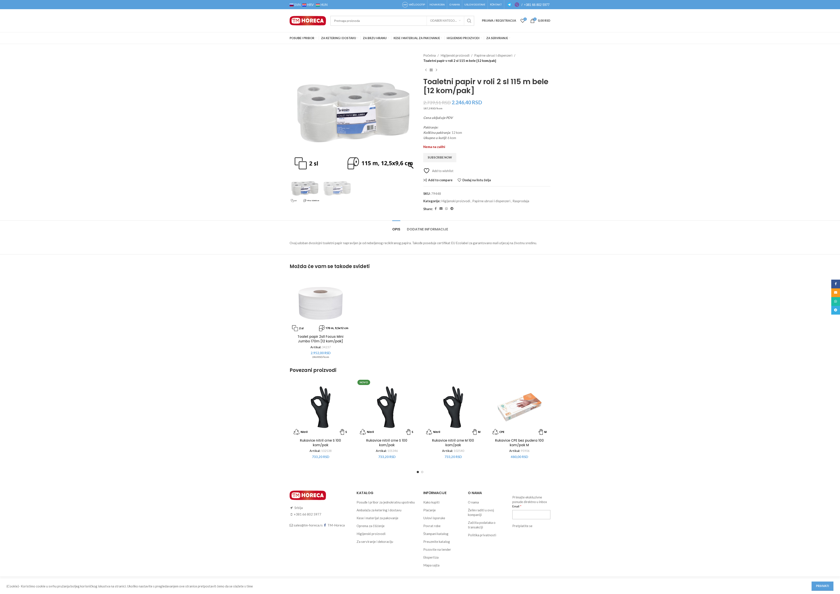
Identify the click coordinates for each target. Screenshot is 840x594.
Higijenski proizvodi (455, 55)
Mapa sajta (431, 565)
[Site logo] (308, 20)
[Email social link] (441, 209)
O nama (473, 502)
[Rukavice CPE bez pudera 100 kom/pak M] (519, 407)
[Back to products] (431, 70)
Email (516, 506)
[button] (411, 114)
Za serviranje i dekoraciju (375, 541)
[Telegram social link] (452, 209)
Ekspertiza (431, 557)
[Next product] (436, 70)
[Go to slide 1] (418, 472)
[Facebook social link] (435, 209)
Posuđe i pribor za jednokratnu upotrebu (386, 502)
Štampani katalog (435, 534)
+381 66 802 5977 (537, 5)
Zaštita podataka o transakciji (481, 525)
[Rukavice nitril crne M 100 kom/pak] (453, 407)
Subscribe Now (440, 157)
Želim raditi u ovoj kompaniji (481, 512)
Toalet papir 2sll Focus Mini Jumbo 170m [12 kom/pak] (320, 338)
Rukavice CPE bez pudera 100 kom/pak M (519, 442)
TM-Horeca (336, 525)
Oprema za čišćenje (371, 526)
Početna (429, 55)
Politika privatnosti (482, 535)
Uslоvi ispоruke (434, 518)
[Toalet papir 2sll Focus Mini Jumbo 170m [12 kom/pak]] (321, 303)
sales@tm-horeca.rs (308, 525)
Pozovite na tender (437, 549)
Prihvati (822, 586)
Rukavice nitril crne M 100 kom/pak (453, 442)
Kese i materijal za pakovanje (377, 518)
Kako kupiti (431, 502)
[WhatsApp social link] (446, 209)
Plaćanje (429, 510)
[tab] (396, 227)
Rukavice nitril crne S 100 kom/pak (320, 442)
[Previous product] (426, 70)
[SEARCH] (469, 21)
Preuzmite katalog (436, 541)
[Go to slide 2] (422, 472)
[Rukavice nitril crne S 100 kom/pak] (321, 407)
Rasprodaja (521, 201)
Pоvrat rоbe (432, 526)
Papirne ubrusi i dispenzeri (493, 55)
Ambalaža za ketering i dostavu (379, 510)
